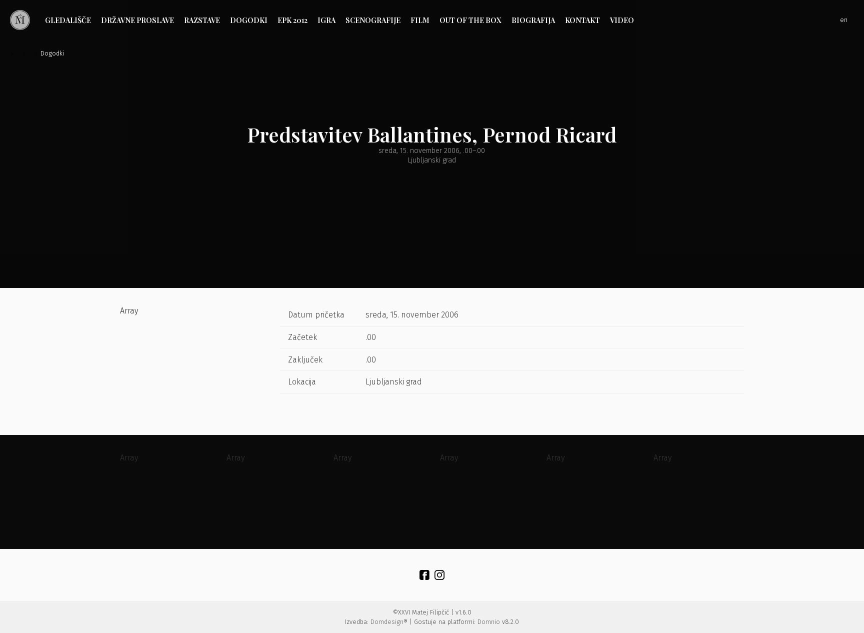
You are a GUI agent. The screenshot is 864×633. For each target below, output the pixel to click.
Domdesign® (389, 622)
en (844, 20)
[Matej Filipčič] (20, 20)
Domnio (489, 622)
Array (129, 311)
